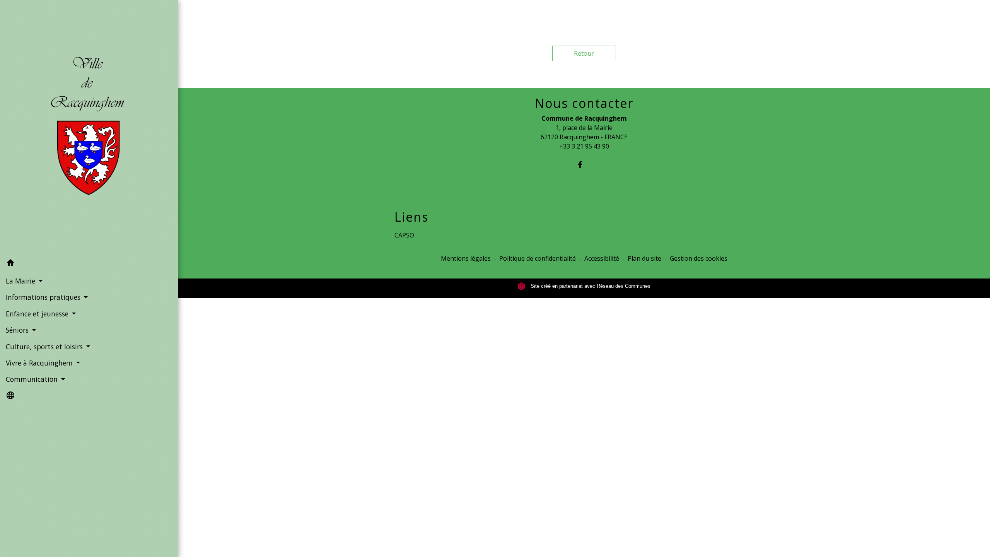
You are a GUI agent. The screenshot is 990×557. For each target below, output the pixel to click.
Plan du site (644, 258)
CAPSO (404, 235)
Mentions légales (466, 258)
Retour (584, 53)
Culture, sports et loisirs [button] (45, 346)
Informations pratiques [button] (44, 297)
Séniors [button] (18, 330)
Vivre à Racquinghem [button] (40, 362)
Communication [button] (33, 379)
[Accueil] (89, 127)
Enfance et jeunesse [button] (38, 313)
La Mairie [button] (21, 280)
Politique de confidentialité (537, 258)
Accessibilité (601, 258)
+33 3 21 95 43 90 (584, 146)
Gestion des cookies (698, 258)
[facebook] (584, 165)
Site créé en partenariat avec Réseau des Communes (589, 286)
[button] (89, 264)
